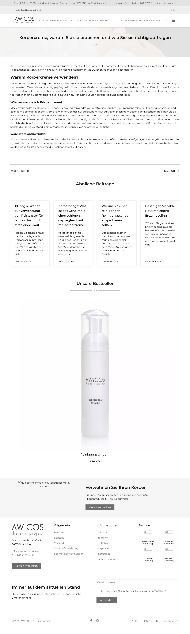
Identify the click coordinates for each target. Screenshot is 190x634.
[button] (140, 20)
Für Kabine (81, 20)
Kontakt (104, 20)
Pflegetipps (55, 20)
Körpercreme (18, 66)
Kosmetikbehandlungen (69, 553)
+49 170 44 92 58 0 (23, 555)
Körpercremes (18, 139)
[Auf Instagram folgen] (171, 10)
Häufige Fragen (105, 559)
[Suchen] (167, 20)
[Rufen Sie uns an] (174, 10)
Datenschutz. (158, 591)
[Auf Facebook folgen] (168, 10)
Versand (59, 543)
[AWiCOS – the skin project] (24, 20)
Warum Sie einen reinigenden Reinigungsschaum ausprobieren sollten (117, 215)
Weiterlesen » (23, 261)
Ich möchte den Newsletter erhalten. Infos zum (133, 591)
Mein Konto (61, 532)
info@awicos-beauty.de (25, 551)
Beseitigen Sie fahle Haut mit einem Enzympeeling (160, 210)
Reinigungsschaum (95, 454)
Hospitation (68, 20)
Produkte (43, 20)
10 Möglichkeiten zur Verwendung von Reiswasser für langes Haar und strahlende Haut (29, 215)
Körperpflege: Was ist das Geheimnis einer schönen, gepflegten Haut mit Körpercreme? (72, 215)
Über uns (93, 20)
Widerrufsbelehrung (66, 548)
